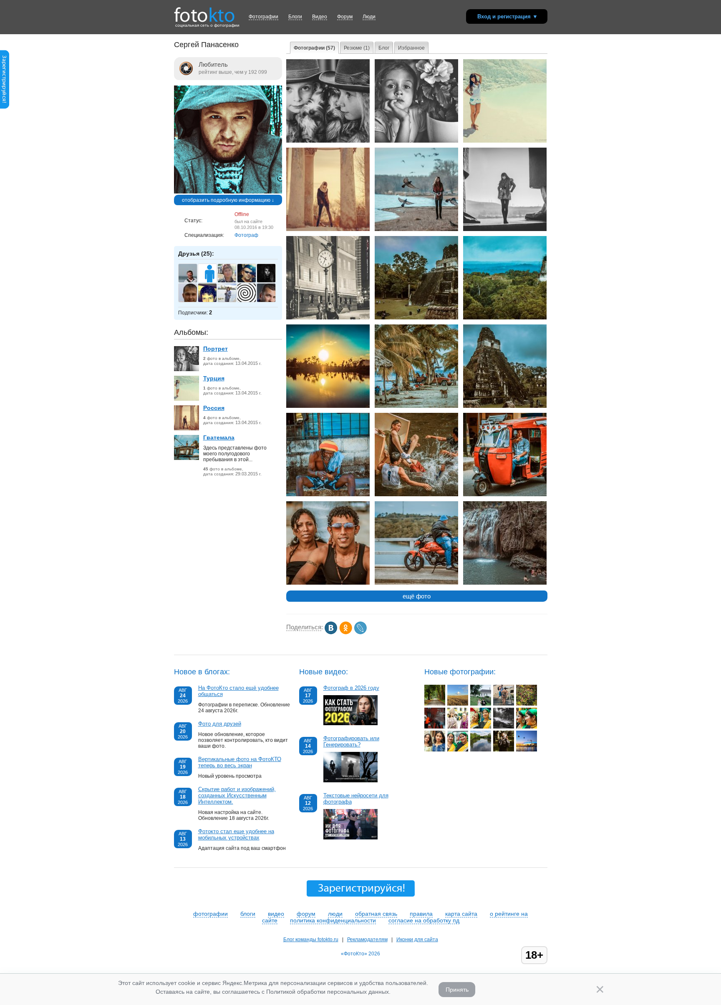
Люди (369, 17)
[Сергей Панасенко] (228, 192)
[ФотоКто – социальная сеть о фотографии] (204, 11)
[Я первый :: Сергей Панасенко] (416, 494)
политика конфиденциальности (333, 920)
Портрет (215, 348)
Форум (345, 17)
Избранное (411, 48)
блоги (247, 913)
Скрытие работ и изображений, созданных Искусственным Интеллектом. (237, 795)
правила (421, 913)
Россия (213, 408)
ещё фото (417, 596)
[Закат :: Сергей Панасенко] (328, 406)
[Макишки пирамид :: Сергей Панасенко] (505, 318)
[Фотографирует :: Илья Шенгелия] (503, 750)
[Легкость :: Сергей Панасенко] (416, 229)
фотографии (210, 913)
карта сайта (461, 913)
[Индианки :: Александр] (457, 750)
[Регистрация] (4, 107)
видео (276, 913)
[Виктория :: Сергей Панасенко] (328, 141)
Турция (213, 378)
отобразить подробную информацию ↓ (228, 200)
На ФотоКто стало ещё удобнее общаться (238, 691)
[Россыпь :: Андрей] (526, 704)
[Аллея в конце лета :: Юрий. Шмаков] (434, 704)
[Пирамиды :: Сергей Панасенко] (416, 318)
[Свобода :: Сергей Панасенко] (505, 141)
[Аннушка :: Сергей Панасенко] (416, 141)
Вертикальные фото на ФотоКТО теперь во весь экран (239, 762)
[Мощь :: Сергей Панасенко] (505, 229)
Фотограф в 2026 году (351, 688)
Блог (383, 48)
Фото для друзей (219, 724)
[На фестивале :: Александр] (457, 727)
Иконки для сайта (417, 939)
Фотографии (263, 17)
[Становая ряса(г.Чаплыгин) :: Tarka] (480, 750)
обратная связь (376, 913)
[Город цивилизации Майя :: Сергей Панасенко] (505, 406)
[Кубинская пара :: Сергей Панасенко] (328, 583)
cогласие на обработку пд (423, 920)
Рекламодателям (367, 939)
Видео (319, 17)
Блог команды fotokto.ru (310, 939)
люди (335, 913)
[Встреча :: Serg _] (503, 704)
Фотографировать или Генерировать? (351, 741)
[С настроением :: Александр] (480, 727)
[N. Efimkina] (231, 301)
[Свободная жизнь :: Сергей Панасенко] (328, 494)
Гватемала (218, 437)
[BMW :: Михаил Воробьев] (503, 727)
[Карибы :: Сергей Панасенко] (416, 406)
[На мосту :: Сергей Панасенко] (416, 583)
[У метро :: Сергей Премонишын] (434, 727)
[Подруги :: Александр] (434, 750)
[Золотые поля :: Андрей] (457, 704)
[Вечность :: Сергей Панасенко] (328, 229)
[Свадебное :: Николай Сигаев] (480, 704)
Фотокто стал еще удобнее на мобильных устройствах (236, 834)
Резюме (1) (357, 48)
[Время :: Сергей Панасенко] (328, 318)
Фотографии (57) (314, 48)
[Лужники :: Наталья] (526, 750)
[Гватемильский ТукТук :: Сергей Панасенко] (505, 494)
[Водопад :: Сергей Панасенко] (505, 583)
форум (306, 913)
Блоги (295, 17)
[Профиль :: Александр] (526, 727)
